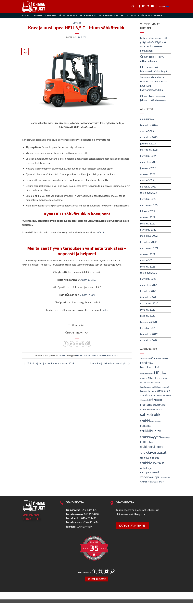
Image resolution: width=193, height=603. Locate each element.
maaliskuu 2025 (149, 137)
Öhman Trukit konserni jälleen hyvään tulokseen (153, 98)
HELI (158, 372)
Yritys (124, 15)
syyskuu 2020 (147, 309)
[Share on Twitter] (71, 344)
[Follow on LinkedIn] (148, 6)
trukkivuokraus (152, 463)
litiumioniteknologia (164, 395)
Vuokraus (50, 15)
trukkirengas (165, 438)
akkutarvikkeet (145, 358)
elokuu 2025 (147, 131)
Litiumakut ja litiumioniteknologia (108, 363)
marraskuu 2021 (149, 248)
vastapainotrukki (149, 472)
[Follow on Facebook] (139, 6)
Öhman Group (165, 477)
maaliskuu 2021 (149, 284)
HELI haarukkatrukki (86, 355)
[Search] (133, 6)
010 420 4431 (89, 509)
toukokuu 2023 (148, 192)
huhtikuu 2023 (148, 198)
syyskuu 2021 (147, 254)
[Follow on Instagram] (143, 6)
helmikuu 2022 (148, 241)
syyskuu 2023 (147, 174)
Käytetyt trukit (67, 15)
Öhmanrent (146, 481)
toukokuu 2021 (148, 272)
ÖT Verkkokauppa (151, 15)
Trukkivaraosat (108, 15)
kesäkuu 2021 (147, 266)
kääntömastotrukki (148, 387)
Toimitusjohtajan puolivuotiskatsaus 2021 (50, 363)
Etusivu (26, 15)
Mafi (150, 399)
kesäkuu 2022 (147, 223)
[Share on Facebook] (65, 344)
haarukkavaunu (147, 374)
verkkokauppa (150, 477)
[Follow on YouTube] (152, 6)
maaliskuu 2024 (149, 161)
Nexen (158, 399)
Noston (145, 404)
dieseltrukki (163, 358)
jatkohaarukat (155, 383)
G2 (151, 362)
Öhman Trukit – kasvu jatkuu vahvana (152, 58)
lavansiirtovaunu (148, 390)
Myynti (38, 15)
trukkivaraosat (153, 452)
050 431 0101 (88, 279)
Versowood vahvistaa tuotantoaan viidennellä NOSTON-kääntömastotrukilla (153, 83)
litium (142, 395)
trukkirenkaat (146, 442)
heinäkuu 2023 (148, 186)
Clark (154, 358)
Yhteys (135, 15)
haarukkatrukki (149, 367)
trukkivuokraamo (149, 457)
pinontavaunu (147, 409)
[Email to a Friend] (77, 344)
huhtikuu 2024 (148, 155)
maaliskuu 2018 (149, 340)
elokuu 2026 (147, 118)
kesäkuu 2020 (147, 315)
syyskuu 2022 (147, 217)
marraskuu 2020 (149, 303)
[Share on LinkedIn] (88, 344)
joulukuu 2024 (148, 143)
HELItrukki (145, 383)
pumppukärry (158, 409)
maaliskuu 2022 (149, 235)
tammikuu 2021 (149, 297)
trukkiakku (145, 425)
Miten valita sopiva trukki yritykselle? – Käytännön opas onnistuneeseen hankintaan (154, 44)
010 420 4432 (91, 514)
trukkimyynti (150, 437)
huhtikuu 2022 (148, 229)
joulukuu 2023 (148, 168)
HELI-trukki (152, 378)
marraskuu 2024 (149, 149)
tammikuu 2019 (149, 334)
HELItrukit (163, 378)
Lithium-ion (163, 390)
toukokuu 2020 (148, 321)
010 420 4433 (88, 518)
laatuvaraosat (163, 387)
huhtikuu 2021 (148, 278)
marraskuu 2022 (149, 204)
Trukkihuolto (88, 15)
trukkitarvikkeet (151, 446)
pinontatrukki (158, 404)
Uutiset (77, 23)
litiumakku (101, 355)
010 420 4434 (91, 522)
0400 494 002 (87, 294)
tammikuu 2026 (149, 125)
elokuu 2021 (147, 260)
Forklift (145, 362)
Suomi (162, 6)
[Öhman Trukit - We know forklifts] (34, 6)
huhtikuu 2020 (148, 328)
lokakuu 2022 (147, 211)
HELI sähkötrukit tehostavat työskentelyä (153, 69)
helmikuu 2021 (148, 291)
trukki (145, 420)
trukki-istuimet (155, 421)
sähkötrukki (112, 355)
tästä (101, 232)
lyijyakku (143, 400)
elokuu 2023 (147, 180)
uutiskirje (146, 468)
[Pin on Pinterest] (83, 344)
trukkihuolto (150, 431)
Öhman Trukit (158, 482)
